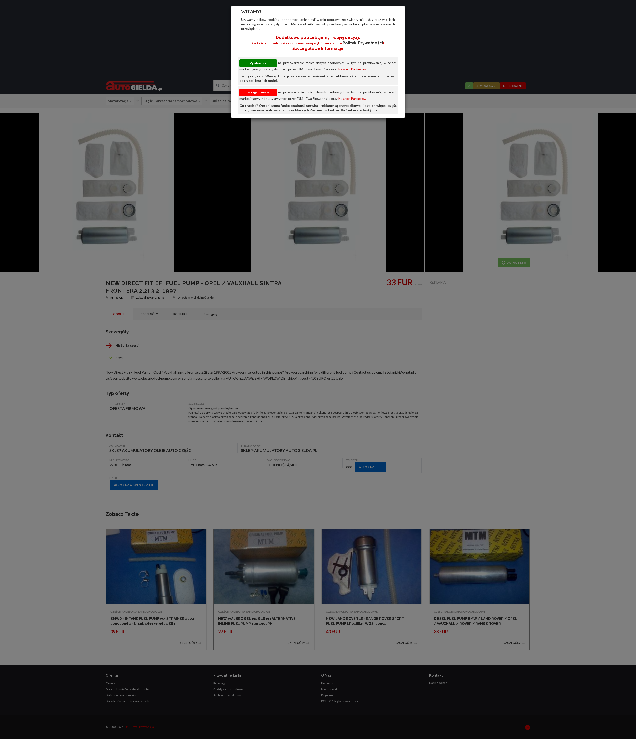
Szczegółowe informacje (318, 48)
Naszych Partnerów (352, 69)
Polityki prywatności (363, 43)
